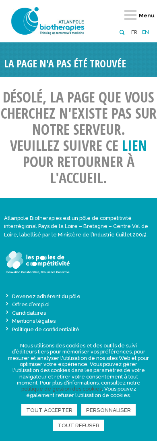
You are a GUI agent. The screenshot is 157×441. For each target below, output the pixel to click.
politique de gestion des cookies (61, 389)
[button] (122, 31)
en (145, 32)
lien (134, 145)
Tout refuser (78, 425)
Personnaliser (108, 410)
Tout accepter (49, 410)
